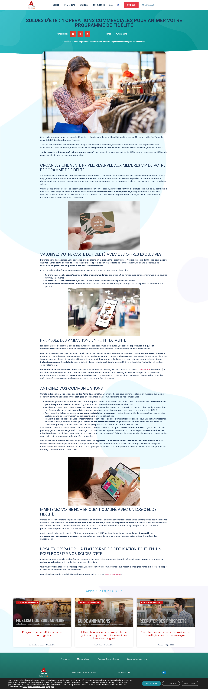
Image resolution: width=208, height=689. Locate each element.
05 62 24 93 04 (124, 672)
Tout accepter (151, 683)
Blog (111, 4)
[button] (73, 34)
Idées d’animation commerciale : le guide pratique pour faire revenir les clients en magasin (104, 635)
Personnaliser (189, 683)
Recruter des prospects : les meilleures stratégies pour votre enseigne (165, 633)
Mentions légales (84, 659)
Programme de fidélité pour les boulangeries (42, 633)
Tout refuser (171, 683)
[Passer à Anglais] (118, 5)
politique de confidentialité (34, 687)
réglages (50, 687)
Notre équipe (99, 4)
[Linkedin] (164, 672)
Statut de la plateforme (137, 659)
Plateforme (69, 4)
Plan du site (66, 659)
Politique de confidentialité (109, 659)
